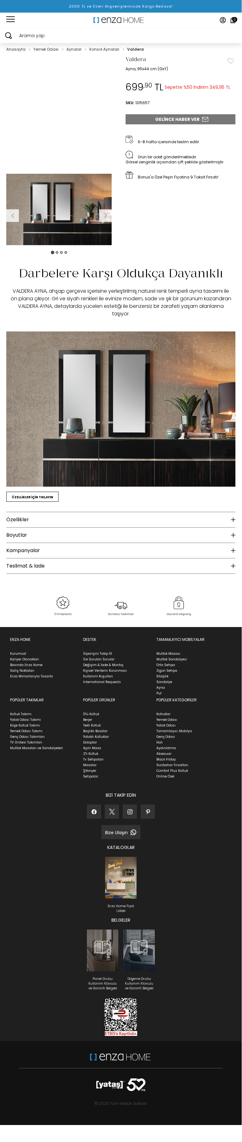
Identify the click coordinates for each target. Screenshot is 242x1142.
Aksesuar (164, 753)
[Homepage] (121, 20)
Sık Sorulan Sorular (99, 659)
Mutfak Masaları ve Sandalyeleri (36, 748)
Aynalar (74, 49)
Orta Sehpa (165, 665)
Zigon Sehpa (166, 670)
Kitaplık (162, 676)
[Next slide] (105, 215)
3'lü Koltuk (91, 714)
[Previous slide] (12, 215)
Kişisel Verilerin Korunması (105, 670)
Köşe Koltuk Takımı (25, 725)
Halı (159, 742)
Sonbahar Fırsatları (172, 765)
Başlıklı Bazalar (95, 731)
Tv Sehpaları (93, 759)
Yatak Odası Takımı (25, 719)
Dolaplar (90, 742)
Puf (158, 693)
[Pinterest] (148, 812)
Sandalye (164, 682)
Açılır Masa (92, 748)
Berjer (87, 719)
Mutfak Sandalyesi (171, 659)
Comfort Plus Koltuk (172, 770)
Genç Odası (165, 736)
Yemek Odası (46, 49)
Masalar (90, 765)
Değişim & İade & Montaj (103, 665)
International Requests (102, 682)
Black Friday (166, 759)
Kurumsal (18, 653)
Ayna (160, 687)
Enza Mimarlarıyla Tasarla (31, 676)
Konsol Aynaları (104, 49)
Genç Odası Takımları (27, 736)
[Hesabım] (223, 20)
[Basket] (233, 20)
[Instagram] (130, 812)
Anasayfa (16, 49)
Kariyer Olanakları (24, 659)
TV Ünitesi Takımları (26, 742)
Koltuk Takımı (20, 714)
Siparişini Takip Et (97, 653)
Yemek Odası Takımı (26, 731)
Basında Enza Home (26, 665)
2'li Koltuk (90, 753)
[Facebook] (94, 812)
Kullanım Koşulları (98, 676)
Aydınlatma (166, 748)
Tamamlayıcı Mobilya (174, 731)
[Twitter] (112, 812)
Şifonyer (89, 770)
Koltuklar (163, 714)
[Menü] (10, 20)
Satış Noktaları (22, 670)
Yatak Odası (166, 725)
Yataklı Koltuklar (96, 736)
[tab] (52, 252)
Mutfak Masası (168, 653)
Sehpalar (90, 776)
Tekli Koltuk (92, 725)
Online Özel (165, 776)
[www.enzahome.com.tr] (120, 1060)
